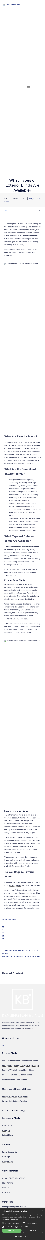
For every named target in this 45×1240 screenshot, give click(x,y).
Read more (14, 1219)
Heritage (6, 1157)
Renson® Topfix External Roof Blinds (18, 1070)
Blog (30, 198)
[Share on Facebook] (3, 927)
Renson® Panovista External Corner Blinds (20, 1065)
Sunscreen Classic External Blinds (17, 1075)
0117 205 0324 (8, 1202)
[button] (22, 1236)
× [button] (42, 1210)
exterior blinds (15, 885)
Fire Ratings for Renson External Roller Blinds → (22, 956)
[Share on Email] (3, 939)
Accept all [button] (11, 1231)
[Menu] (28, 87)
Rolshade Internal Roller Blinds (15, 1096)
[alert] (22, 1224)
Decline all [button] (33, 1231)
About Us (6, 1130)
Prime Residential (9, 1152)
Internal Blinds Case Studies (14, 1101)
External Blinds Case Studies (14, 1080)
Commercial (7, 1161)
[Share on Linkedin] (3, 936)
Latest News (7, 1135)
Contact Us (7, 1126)
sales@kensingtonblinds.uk (14, 1207)
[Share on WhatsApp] (3, 933)
